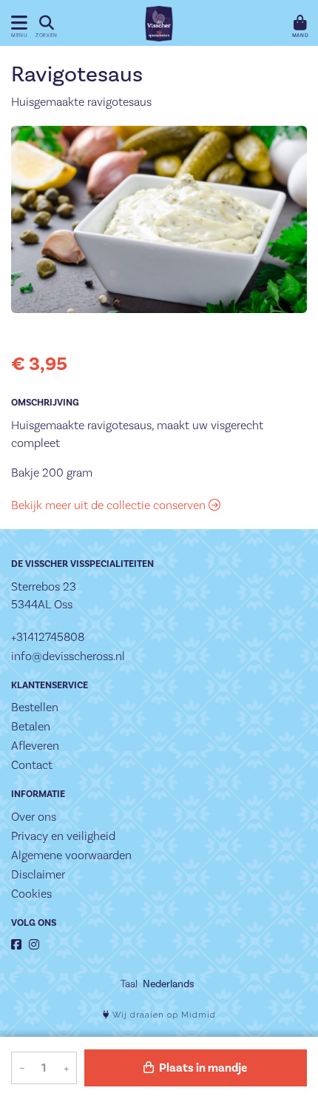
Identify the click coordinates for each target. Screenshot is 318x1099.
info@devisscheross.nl (68, 656)
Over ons (33, 817)
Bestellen (34, 707)
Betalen (30, 726)
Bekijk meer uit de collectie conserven (110, 505)
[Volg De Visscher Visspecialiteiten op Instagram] (34, 945)
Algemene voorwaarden (71, 855)
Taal (129, 983)
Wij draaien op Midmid (162, 1015)
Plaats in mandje (202, 1068)
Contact (32, 765)
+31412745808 (47, 637)
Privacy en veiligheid (63, 836)
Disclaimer (38, 874)
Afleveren (35, 746)
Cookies (31, 894)
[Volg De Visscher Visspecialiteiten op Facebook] (16, 945)
